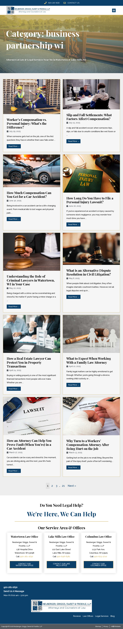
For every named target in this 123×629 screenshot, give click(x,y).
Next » (72, 485)
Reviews (77, 616)
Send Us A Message (14, 591)
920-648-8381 (63, 556)
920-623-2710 (100, 556)
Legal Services (101, 616)
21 (63, 485)
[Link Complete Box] (31, 115)
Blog (112, 616)
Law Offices (88, 616)
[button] (114, 10)
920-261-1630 (26, 556)
